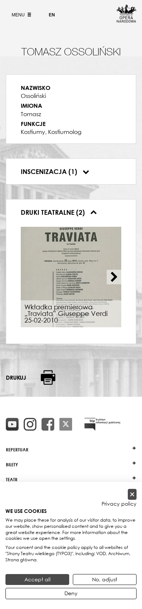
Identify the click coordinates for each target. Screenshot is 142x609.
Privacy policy (119, 504)
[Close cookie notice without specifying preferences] (132, 494)
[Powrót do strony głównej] (126, 20)
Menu (19, 14)
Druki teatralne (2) (54, 212)
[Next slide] (114, 277)
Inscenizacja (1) (50, 171)
